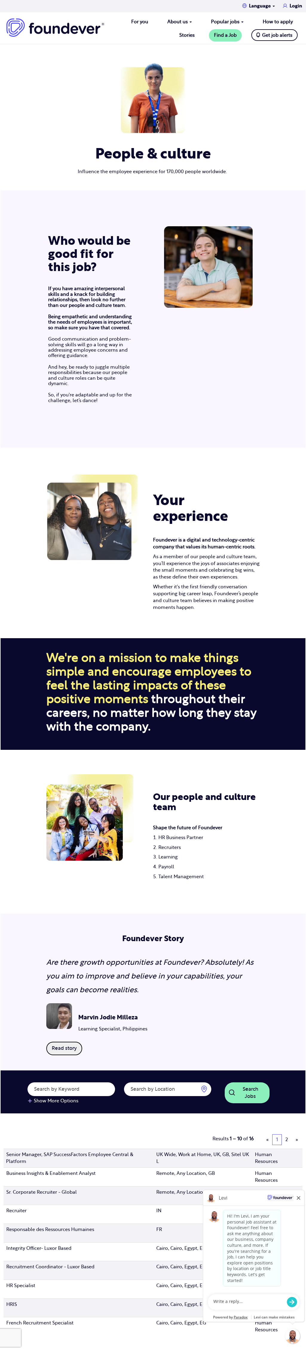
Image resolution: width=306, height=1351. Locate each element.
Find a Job (225, 35)
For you (139, 21)
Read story (64, 1048)
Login (296, 6)
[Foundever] (55, 27)
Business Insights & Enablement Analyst (51, 1173)
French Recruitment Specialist (40, 1323)
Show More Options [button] (56, 1100)
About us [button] (178, 21)
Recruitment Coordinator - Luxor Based (50, 1266)
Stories (187, 35)
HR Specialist (20, 1285)
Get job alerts (277, 35)
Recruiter (16, 1210)
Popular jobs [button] (226, 21)
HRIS (11, 1304)
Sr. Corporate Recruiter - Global (41, 1192)
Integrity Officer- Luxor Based (38, 1248)
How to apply (278, 21)
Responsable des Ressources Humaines (50, 1229)
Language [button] (260, 6)
